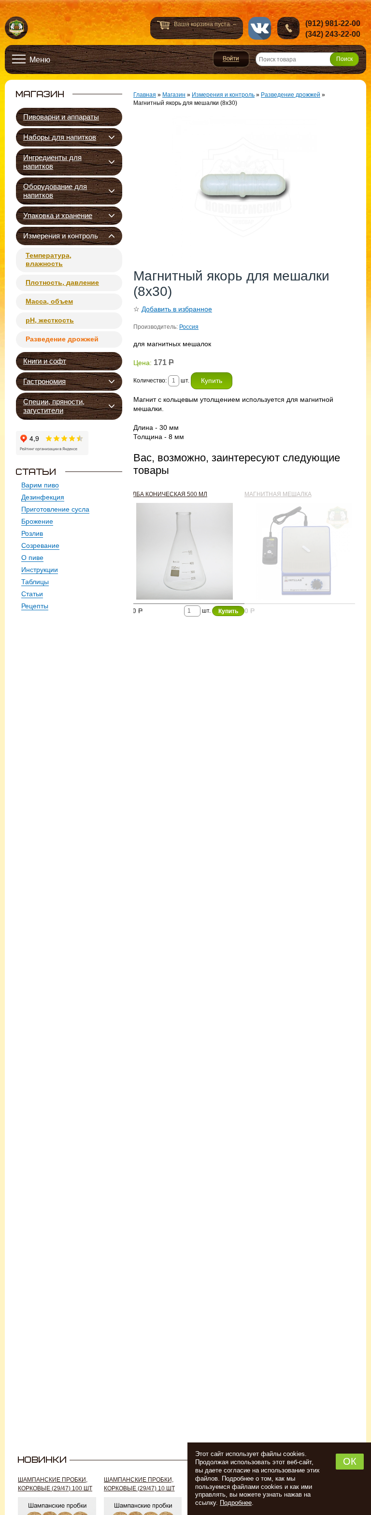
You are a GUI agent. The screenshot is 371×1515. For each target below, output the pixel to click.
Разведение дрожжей (62, 339)
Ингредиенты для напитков (52, 161)
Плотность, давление (62, 282)
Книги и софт (44, 361)
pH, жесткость (50, 320)
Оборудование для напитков (55, 190)
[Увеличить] (244, 188)
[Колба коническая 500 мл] (184, 553)
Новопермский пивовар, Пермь (17, 28)
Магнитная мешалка (278, 494)
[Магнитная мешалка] (304, 553)
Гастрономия (44, 381)
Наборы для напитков (59, 137)
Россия (189, 327)
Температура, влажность (48, 259)
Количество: (150, 380)
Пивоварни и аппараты (61, 117)
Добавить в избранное (177, 309)
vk (259, 28)
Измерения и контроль (60, 236)
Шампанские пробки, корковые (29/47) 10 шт (139, 1484)
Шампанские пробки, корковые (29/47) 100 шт (55, 1484)
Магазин (174, 94)
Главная (144, 94)
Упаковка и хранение (57, 215)
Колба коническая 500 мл (166, 494)
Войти (231, 59)
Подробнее (236, 1502)
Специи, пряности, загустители (54, 405)
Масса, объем (49, 301)
